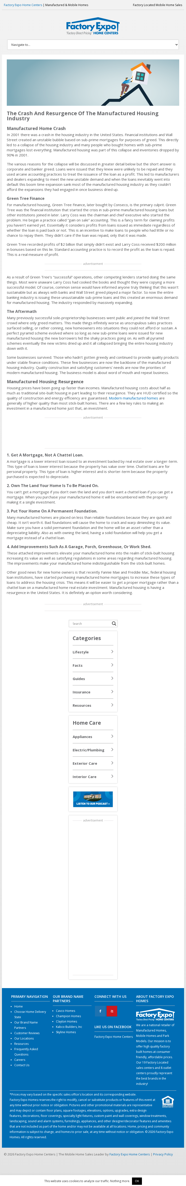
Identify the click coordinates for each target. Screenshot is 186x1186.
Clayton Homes (66, 1021)
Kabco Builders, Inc (69, 1027)
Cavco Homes (65, 1011)
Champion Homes (68, 1016)
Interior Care (84, 776)
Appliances (82, 736)
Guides (79, 678)
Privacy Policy (163, 1154)
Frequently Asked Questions (26, 1051)
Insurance (81, 692)
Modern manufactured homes (133, 398)
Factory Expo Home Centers (23, 5)
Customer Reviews (26, 1033)
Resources (82, 705)
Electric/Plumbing (88, 749)
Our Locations (24, 1038)
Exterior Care (85, 763)
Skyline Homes (66, 1032)
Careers (19, 1060)
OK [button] (137, 1181)
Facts (78, 665)
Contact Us (21, 1065)
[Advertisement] (93, 433)
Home (18, 1006)
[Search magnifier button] (114, 623)
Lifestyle (81, 652)
